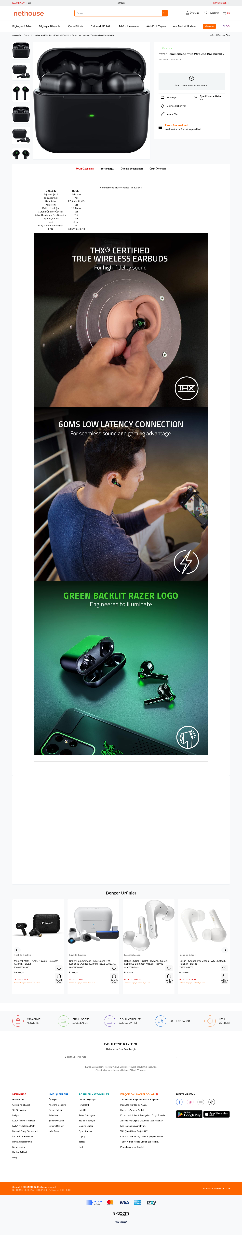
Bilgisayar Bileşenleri (50, 26)
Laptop (82, 1136)
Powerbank (84, 1105)
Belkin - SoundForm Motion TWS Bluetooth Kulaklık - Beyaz (202, 962)
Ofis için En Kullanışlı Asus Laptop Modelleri (141, 1136)
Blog (226, 26)
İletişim (15, 1115)
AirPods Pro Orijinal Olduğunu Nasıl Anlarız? (141, 1120)
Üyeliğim (53, 1099)
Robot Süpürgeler (87, 1115)
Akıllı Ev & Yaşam (156, 26)
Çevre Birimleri (76, 26)
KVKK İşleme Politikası (23, 1120)
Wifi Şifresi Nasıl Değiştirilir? (134, 1131)
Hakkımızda (18, 1099)
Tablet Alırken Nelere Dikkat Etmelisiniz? (139, 1142)
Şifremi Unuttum (56, 1120)
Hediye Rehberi (19, 1152)
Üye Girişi (194, 13)
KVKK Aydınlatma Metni (24, 1126)
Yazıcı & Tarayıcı (87, 1120)
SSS (29, 3)
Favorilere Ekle (59, 968)
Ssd (81, 1147)
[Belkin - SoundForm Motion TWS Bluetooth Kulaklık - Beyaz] (204, 925)
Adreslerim (54, 1115)
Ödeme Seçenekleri (132, 168)
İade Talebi (54, 1131)
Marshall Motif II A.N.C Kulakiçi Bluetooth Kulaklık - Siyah (36, 962)
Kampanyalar (18, 1147)
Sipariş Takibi (55, 1110)
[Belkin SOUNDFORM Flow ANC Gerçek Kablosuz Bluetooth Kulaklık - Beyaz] (149, 925)
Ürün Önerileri (157, 168)
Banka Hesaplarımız (22, 1142)
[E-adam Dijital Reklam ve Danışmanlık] (121, 1213)
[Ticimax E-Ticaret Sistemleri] (121, 1222)
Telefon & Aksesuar (129, 26)
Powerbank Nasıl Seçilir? (132, 1147)
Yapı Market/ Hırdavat (184, 26)
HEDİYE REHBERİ (219, 3)
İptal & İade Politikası (22, 1136)
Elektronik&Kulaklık (101, 26)
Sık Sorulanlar (19, 1110)
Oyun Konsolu (85, 1131)
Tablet (82, 1142)
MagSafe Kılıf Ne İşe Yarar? (133, 1105)
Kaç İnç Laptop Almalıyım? (133, 1126)
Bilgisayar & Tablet (22, 26)
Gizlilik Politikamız (21, 1105)
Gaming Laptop (86, 1126)
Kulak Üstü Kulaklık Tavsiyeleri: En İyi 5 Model (142, 1115)
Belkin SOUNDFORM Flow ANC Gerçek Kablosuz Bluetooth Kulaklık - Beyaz (146, 962)
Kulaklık (83, 1110)
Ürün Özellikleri (85, 168)
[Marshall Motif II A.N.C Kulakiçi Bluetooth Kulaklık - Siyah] (38, 925)
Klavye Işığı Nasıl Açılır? (132, 1110)
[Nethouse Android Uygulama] (189, 1114)
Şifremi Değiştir (56, 1126)
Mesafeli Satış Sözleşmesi (25, 1131)
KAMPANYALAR (18, 3)
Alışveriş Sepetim (57, 1105)
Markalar (209, 26)
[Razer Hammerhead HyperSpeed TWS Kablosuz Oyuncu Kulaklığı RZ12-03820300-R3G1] (93, 925)
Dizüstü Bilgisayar (87, 1099)
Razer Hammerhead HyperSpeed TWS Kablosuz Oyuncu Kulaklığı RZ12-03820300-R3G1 (93, 962)
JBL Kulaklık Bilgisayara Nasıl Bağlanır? (139, 1099)
